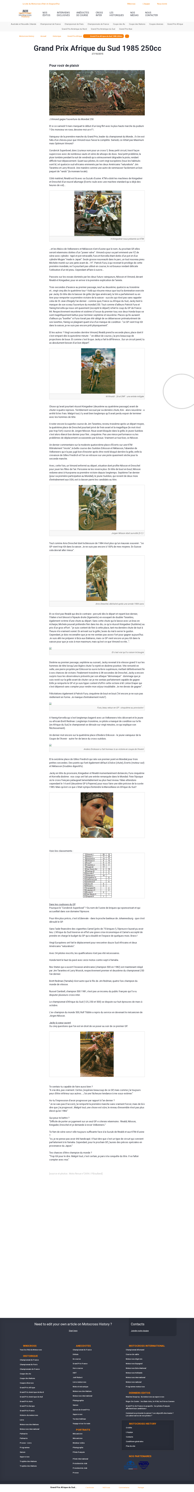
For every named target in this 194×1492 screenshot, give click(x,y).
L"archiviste (90, 1487)
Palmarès (24, 1434)
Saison (22, 1452)
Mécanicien (77, 1434)
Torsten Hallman (79, 1419)
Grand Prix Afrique (175, 24)
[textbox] (127, 36)
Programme (25, 1448)
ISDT (75, 1373)
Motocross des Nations (29, 1424)
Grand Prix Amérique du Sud (103, 29)
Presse (76, 1473)
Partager (141, 1487)
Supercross (24, 1457)
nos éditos (46, 14)
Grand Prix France (27, 1411)
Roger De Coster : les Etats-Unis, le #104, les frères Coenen (150, 1401)
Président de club (80, 1463)
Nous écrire (162, 4)
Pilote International (80, 1459)
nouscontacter (151, 14)
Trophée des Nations (28, 1461)
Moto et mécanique (80, 1387)
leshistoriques (117, 14)
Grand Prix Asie (125, 29)
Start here (73, 1331)
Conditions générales (134, 1441)
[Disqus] (97, 1212)
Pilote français (79, 1452)
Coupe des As (119, 24)
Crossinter (99, 14)
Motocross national (133, 1382)
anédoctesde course (82, 14)
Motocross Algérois (134, 1359)
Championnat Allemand (135, 1350)
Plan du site (130, 1446)
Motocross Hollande (134, 1373)
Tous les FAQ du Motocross (31, 1350)
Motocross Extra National (136, 1368)
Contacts (129, 1437)
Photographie (78, 1400)
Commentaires (124, 1487)
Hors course (78, 1368)
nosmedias (134, 14)
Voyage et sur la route (81, 1424)
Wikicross (131, 4)
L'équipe (146, 4)
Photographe (78, 1448)
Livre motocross (79, 1382)
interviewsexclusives (63, 14)
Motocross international (29, 1429)
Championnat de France (50, 24)
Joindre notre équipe (140, 1331)
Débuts (75, 1354)
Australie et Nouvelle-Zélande (23, 24)
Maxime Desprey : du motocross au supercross (145, 1397)
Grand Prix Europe (27, 1406)
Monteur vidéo (79, 1443)
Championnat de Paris (74, 24)
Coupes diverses (156, 24)
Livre (22, 1420)
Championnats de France (98, 24)
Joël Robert (77, 1377)
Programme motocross (135, 1387)
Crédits (129, 1428)
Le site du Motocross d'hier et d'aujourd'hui (41, 4)
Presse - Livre (26, 1443)
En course (77, 1359)
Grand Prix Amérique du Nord (74, 29)
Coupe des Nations (137, 24)
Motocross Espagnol (134, 1364)
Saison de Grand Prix (81, 1410)
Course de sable (132, 1354)
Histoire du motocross (29, 1415)
